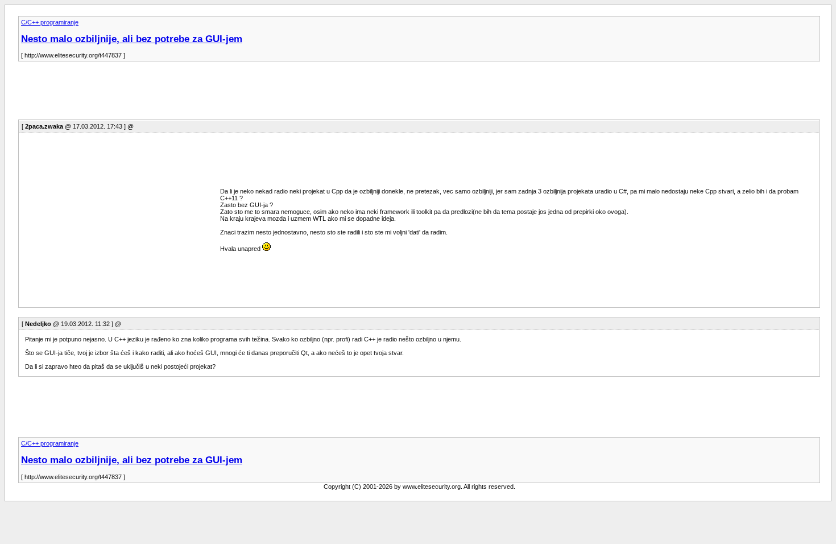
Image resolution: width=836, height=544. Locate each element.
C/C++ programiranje (49, 22)
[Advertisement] (225, 93)
